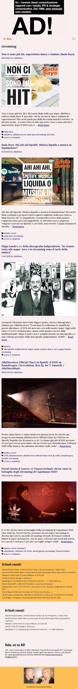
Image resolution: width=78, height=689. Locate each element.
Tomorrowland (62, 551)
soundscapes (67, 455)
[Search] (73, 38)
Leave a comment (12, 137)
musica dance (47, 349)
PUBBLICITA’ (11, 657)
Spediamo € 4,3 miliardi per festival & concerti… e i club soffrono (31, 581)
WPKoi (49, 687)
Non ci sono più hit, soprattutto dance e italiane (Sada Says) (38, 54)
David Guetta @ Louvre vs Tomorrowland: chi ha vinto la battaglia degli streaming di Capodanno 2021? (36, 470)
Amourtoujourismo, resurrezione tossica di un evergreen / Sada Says (33, 569)
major (30, 349)
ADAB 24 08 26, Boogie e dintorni (16, 578)
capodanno (9, 551)
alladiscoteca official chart (35, 455)
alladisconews (19, 134)
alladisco (8, 134)
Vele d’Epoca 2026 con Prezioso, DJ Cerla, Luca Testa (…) (27, 592)
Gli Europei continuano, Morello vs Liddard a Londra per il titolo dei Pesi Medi (37, 595)
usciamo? (21, 548)
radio (57, 455)
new (56, 349)
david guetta (39, 551)
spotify (5, 458)
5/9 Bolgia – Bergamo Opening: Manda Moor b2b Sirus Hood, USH (31, 597)
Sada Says (8, 131)
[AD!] (39, 25)
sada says (31, 134)
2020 (6, 455)
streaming (41, 134)
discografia (9, 349)
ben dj (51, 455)
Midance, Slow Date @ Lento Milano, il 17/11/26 (23, 575)
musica (7, 233)
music (37, 349)
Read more (43, 125)
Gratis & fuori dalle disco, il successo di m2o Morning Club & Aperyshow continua (39, 572)
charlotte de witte (23, 551)
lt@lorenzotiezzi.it (53, 654)
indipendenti (21, 349)
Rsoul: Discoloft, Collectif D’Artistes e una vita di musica (27, 584)
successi (50, 134)
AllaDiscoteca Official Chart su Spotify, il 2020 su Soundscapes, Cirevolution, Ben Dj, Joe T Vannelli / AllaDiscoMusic (33, 365)
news (13, 233)
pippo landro (65, 349)
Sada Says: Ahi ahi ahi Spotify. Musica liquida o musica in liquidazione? (37, 146)
